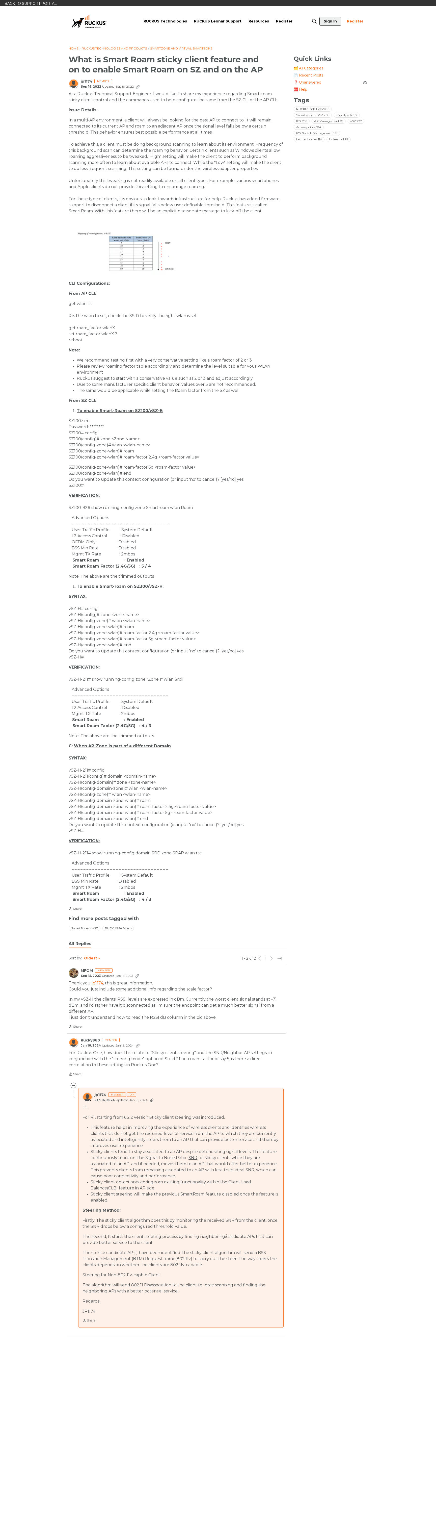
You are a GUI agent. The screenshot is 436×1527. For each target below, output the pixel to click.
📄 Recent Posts (308, 75)
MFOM (87, 971)
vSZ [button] (356, 121)
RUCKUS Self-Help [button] (118, 928)
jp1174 (86, 81)
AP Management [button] (328, 121)
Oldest (91, 958)
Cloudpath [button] (346, 115)
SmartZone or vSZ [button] (84, 928)
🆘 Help (300, 89)
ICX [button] (301, 121)
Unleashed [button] (338, 139)
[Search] (314, 21)
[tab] (80, 943)
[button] (143, 251)
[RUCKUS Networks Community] (89, 21)
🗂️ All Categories (308, 68)
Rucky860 (90, 1040)
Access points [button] (308, 127)
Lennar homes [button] (309, 139)
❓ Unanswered (330, 82)
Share (75, 909)
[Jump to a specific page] (280, 958)
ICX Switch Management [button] (317, 133)
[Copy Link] (138, 86)
